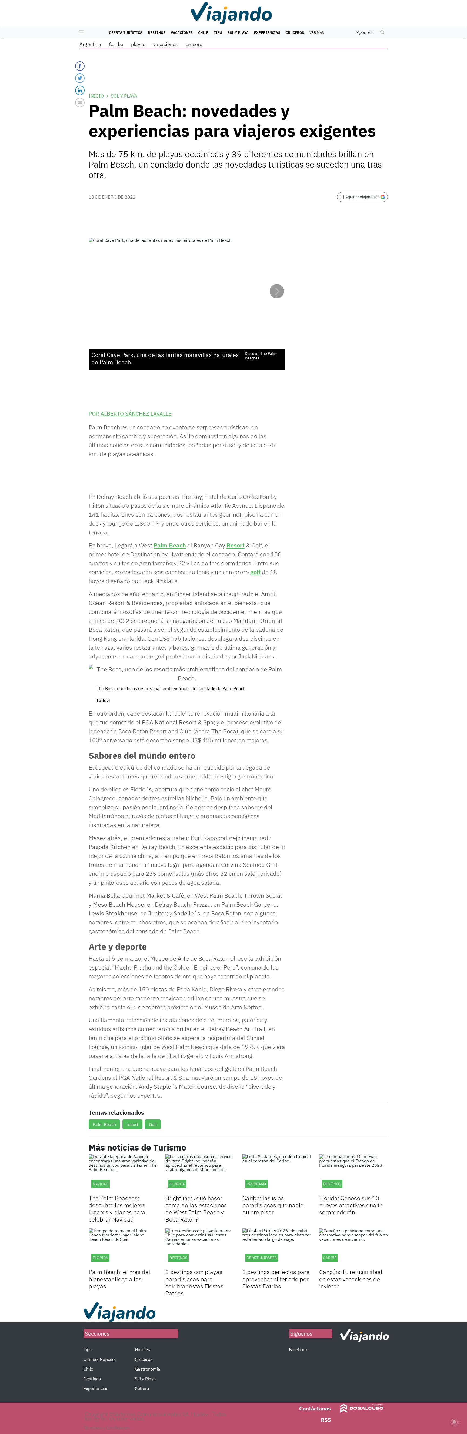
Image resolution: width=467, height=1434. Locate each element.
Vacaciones (182, 32)
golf (255, 572)
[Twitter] (80, 78)
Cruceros (295, 32)
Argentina (90, 44)
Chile (203, 32)
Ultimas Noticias (100, 1359)
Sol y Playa (238, 32)
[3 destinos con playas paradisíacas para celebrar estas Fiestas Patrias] (199, 1247)
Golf (153, 1124)
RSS (326, 1419)
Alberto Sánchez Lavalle (136, 413)
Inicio (96, 96)
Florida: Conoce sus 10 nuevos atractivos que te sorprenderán (351, 1205)
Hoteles (142, 1349)
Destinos (156, 32)
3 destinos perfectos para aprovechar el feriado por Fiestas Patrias (276, 1279)
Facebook (298, 1349)
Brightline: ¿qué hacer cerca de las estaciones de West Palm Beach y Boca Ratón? (196, 1208)
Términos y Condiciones (107, 1427)
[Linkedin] (80, 90)
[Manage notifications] (454, 1422)
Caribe (116, 44)
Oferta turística (125, 32)
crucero (194, 44)
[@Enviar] (80, 102)
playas (138, 44)
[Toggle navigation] (80, 32)
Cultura (142, 1388)
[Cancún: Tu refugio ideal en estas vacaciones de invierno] (353, 1247)
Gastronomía (147, 1369)
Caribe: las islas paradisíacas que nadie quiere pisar (272, 1205)
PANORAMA (256, 1184)
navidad (100, 1184)
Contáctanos (315, 1408)
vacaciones (165, 44)
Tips (218, 32)
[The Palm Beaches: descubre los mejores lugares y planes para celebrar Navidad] (123, 1173)
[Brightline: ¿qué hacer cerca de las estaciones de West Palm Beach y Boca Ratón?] (199, 1173)
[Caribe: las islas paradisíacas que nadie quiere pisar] (276, 1173)
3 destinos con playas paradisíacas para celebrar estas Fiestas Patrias (194, 1282)
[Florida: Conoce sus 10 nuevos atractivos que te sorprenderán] (353, 1173)
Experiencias (267, 32)
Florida (177, 1184)
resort (132, 1124)
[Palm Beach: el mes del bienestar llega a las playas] (123, 1247)
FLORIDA (100, 1257)
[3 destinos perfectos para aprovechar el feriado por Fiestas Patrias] (276, 1247)
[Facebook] (80, 66)
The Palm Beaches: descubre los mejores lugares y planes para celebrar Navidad (117, 1208)
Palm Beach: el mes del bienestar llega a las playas (119, 1279)
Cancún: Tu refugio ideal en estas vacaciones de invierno (350, 1279)
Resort (235, 545)
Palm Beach (170, 545)
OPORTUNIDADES (261, 1257)
